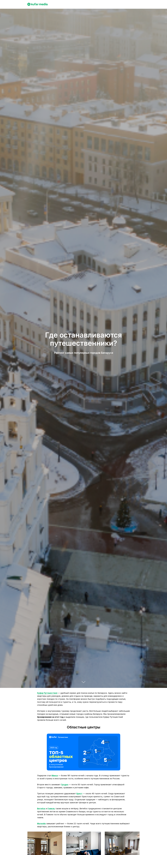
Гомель (51, 808)
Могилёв (41, 823)
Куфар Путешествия (47, 693)
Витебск (41, 808)
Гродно (64, 784)
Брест (79, 793)
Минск (55, 775)
